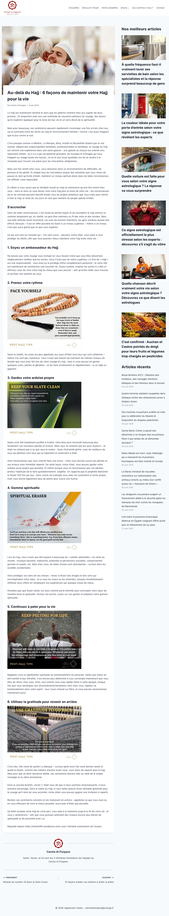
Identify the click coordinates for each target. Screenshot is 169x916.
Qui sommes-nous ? (142, 7)
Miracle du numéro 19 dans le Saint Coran (25, 879)
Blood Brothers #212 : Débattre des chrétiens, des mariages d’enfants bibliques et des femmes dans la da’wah (143, 379)
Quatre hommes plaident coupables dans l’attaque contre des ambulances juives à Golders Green (143, 397)
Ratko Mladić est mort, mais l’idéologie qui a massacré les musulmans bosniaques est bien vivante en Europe (142, 457)
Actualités (74, 7)
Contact (160, 7)
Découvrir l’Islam (90, 7)
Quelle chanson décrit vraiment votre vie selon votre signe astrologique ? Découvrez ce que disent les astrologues (143, 293)
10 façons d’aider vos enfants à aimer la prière (89, 879)
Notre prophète (110, 7)
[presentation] (144, 47)
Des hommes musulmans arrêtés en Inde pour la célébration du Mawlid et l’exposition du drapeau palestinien (143, 416)
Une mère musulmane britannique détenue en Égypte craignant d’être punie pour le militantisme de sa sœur (143, 521)
